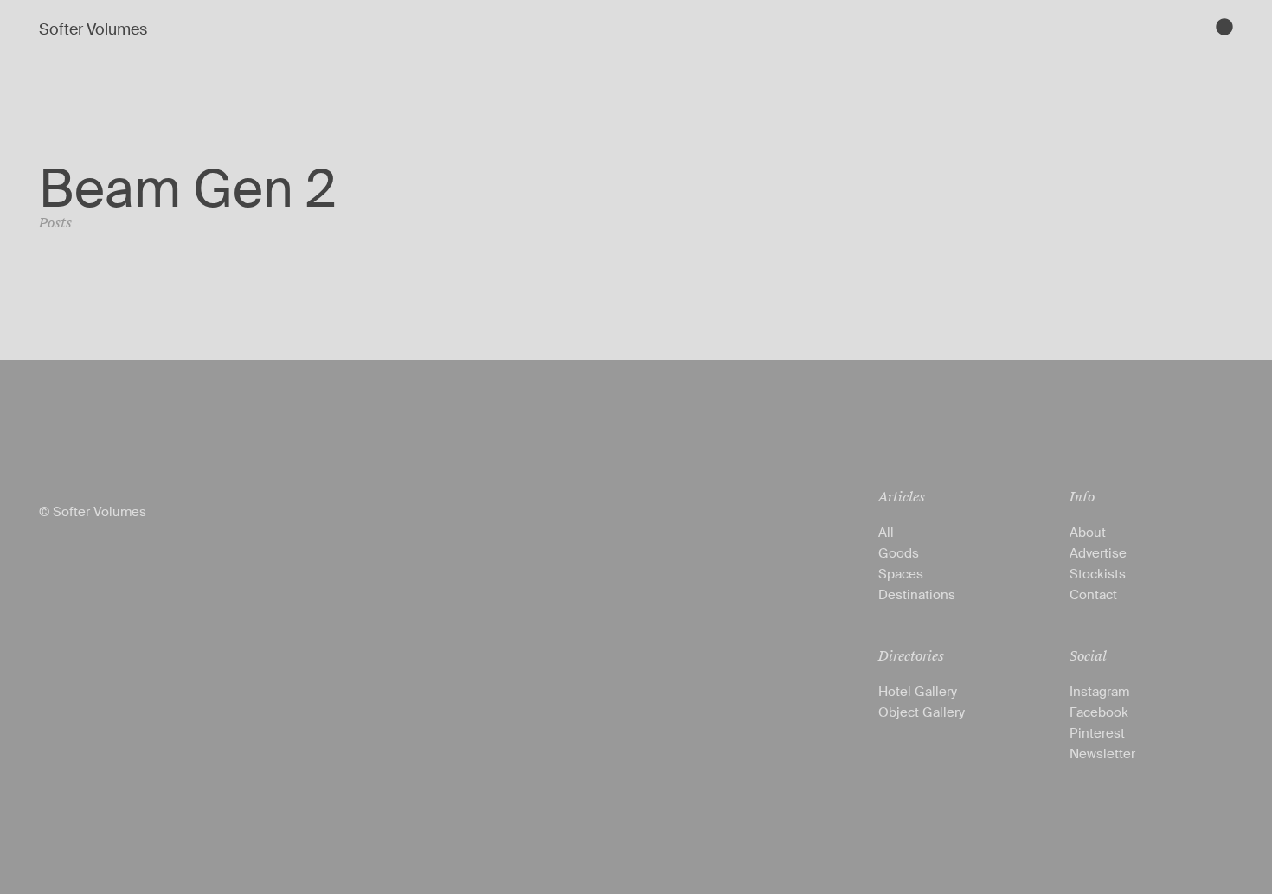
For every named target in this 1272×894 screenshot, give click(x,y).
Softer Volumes (93, 29)
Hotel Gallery (917, 691)
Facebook (1099, 712)
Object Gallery (921, 712)
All (886, 532)
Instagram (1099, 691)
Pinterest (1097, 733)
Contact (1093, 594)
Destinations (916, 594)
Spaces (900, 574)
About (1088, 532)
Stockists (1098, 574)
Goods (898, 553)
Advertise (1098, 553)
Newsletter (1102, 754)
